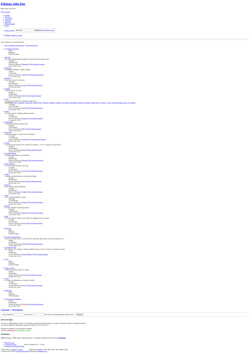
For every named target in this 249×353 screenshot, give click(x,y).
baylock (24, 171)
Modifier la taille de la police (13, 35)
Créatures (103, 103)
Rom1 (24, 150)
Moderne (52, 103)
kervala (24, 85)
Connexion (5, 310)
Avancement (8, 19)
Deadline (7, 89)
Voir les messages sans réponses (14, 45)
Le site (7, 278)
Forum (7, 26)
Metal (6, 216)
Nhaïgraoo (25, 64)
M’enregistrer (17, 310)
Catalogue (8, 20)
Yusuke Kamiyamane (22, 351)
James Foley (25, 139)
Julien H (24, 213)
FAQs (6, 259)
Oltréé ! (7, 174)
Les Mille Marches (10, 153)
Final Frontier (9, 122)
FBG (23, 129)
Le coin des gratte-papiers (12, 237)
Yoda (23, 96)
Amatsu (24, 192)
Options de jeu (95, 103)
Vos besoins (131, 103)
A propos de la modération (13, 299)
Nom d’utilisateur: (7, 314)
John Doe (8, 17)
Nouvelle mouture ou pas (119, 103)
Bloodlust (8, 78)
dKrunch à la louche (84, 103)
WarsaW (7, 206)
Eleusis (7, 111)
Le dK (7, 99)
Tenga (6, 195)
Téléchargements (10, 24)
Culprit (20, 349)
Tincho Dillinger (27, 254)
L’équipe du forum (10, 344)
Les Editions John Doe (12, 49)
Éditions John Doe (13, 4)
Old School (65, 103)
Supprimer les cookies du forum (14, 346)
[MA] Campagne (19, 103)
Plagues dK (28, 103)
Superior (13, 349)
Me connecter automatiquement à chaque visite (59, 314)
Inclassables (73, 103)
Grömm (24, 244)
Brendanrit (62, 338)
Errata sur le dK (9, 268)
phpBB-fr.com (42, 351)
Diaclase (24, 160)
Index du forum (9, 30)
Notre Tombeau (9, 164)
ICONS (7, 143)
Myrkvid (24, 304)
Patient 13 (8, 185)
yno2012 (24, 75)
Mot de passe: (28, 314)
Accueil (7, 15)
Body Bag (8, 22)
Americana (8, 68)
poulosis (24, 202)
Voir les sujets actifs (32, 45)
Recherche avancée (48, 30)
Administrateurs (12, 330)
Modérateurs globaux (24, 330)
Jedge (23, 181)
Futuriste (58, 103)
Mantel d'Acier (37, 103)
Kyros (24, 275)
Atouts (109, 103)
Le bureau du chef (10, 247)
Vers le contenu (5, 12)
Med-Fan (45, 103)
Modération (8, 290)
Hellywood (8, 132)
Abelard (24, 118)
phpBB (39, 349)
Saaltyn (24, 108)
